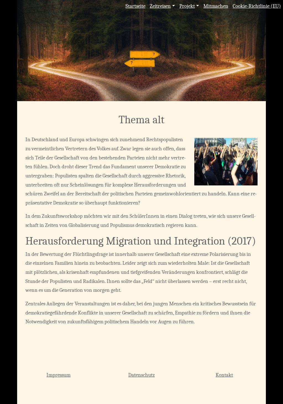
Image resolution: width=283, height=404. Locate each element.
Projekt (187, 6)
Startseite (135, 6)
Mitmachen (215, 6)
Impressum (58, 375)
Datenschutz (141, 375)
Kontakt (224, 375)
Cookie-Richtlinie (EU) (257, 6)
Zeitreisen (160, 6)
